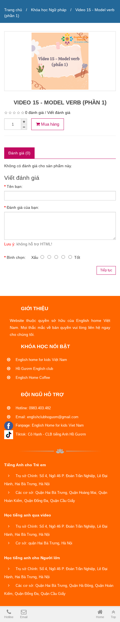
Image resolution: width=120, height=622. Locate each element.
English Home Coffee (32, 377)
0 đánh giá (34, 112)
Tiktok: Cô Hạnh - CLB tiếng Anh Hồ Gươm (50, 434)
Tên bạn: (15, 186)
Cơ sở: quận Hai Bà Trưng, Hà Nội (43, 543)
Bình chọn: (16, 257)
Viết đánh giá (58, 112)
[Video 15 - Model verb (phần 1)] (60, 61)
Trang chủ (13, 10)
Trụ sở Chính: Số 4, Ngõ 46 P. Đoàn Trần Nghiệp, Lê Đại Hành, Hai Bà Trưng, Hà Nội (55, 480)
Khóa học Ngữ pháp (48, 10)
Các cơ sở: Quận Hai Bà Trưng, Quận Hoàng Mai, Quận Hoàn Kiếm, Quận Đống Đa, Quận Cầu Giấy (55, 497)
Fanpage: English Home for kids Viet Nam (49, 425)
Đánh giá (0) (19, 153)
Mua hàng (49, 124)
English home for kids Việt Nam (41, 360)
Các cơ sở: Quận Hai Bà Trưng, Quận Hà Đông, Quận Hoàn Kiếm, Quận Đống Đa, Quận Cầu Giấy (58, 589)
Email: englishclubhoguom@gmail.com (46, 417)
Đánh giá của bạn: (23, 207)
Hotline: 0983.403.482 (33, 408)
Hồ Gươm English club (34, 369)
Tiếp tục (106, 270)
